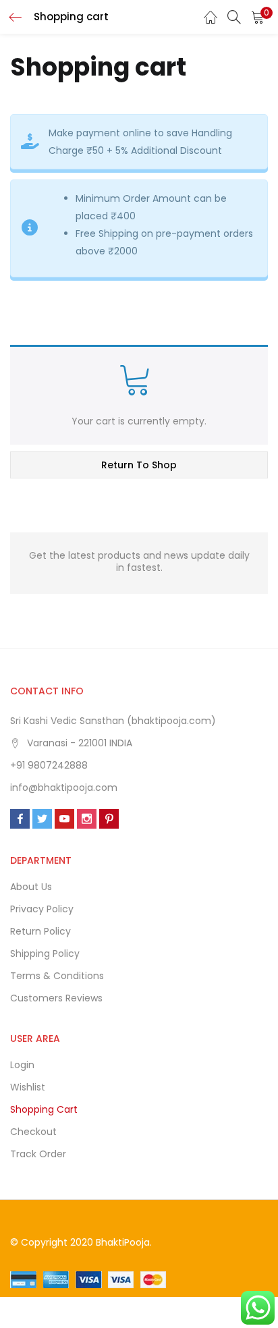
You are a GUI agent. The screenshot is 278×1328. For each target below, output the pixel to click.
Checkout (33, 1131)
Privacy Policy (42, 909)
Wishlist (27, 1087)
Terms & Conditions (57, 976)
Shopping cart (44, 1109)
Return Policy (40, 931)
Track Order (38, 1154)
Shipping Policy (45, 953)
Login (22, 1065)
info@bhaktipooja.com (63, 787)
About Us (31, 886)
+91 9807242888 (49, 765)
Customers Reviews (56, 998)
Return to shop (139, 465)
